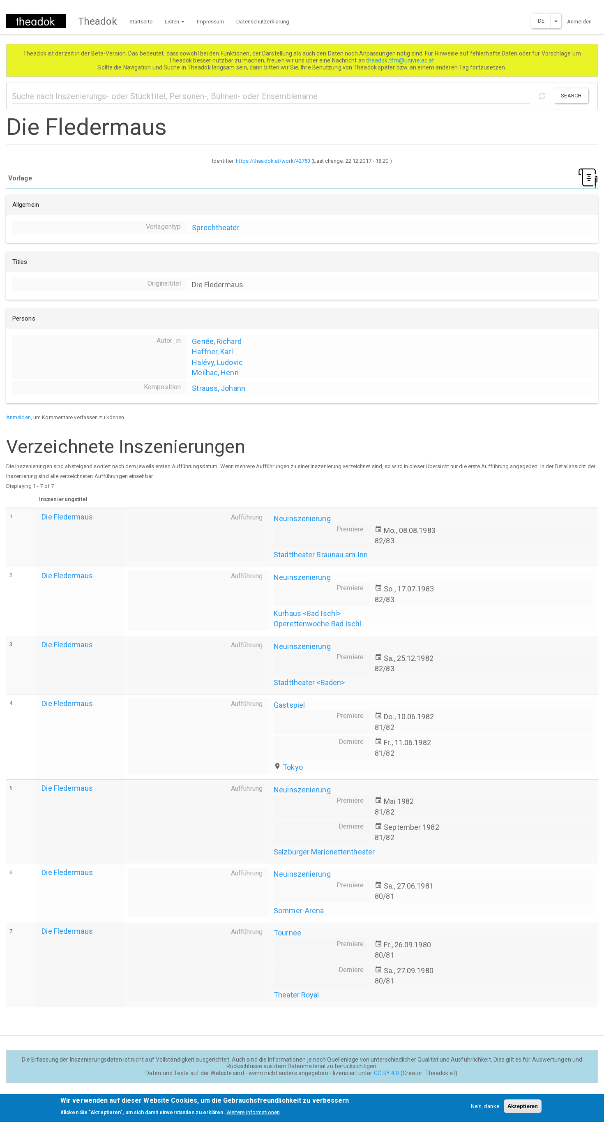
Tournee (287, 932)
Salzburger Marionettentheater (324, 851)
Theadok (97, 21)
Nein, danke (485, 1106)
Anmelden (579, 21)
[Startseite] (39, 21)
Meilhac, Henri (215, 372)
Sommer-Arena (299, 910)
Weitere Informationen (253, 1112)
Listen (173, 21)
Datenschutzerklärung (262, 21)
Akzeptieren (522, 1106)
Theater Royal (296, 994)
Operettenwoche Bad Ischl (317, 623)
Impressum (210, 21)
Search (571, 95)
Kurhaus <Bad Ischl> (307, 613)
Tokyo (293, 767)
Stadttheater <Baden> (309, 682)
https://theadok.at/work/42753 (273, 161)
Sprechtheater (215, 227)
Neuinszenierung (302, 518)
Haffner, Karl (212, 351)
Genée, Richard (216, 341)
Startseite (140, 21)
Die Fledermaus (66, 517)
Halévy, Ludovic (217, 362)
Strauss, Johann (218, 388)
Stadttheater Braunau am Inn (321, 554)
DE (541, 21)
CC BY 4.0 (386, 1073)
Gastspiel (289, 705)
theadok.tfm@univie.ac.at (401, 60)
